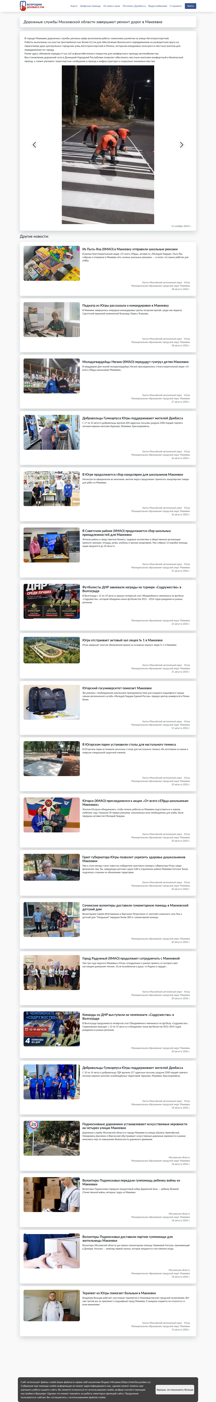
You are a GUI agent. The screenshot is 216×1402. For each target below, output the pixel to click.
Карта (74, 5)
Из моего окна (111, 5)
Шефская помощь (90, 5)
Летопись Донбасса (134, 5)
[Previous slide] (34, 144)
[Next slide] (181, 144)
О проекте (176, 5)
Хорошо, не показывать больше (175, 1389)
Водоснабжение (157, 5)
